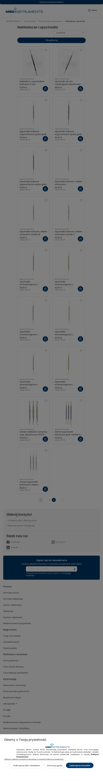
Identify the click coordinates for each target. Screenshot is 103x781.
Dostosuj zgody (54, 765)
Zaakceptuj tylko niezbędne (26, 765)
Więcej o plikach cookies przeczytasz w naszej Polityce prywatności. (34, 759)
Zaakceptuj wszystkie (79, 765)
